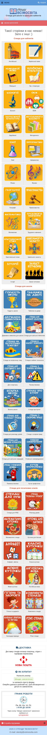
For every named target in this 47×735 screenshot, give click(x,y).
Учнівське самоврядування (34, 459)
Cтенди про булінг (34, 409)
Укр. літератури (34, 86)
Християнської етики (12, 257)
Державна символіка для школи (12, 335)
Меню (25, 3)
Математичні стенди (12, 537)
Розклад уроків (34, 513)
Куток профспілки (34, 483)
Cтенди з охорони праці (34, 434)
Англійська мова (34, 586)
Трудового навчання (34, 232)
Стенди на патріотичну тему (12, 360)
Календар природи (12, 636)
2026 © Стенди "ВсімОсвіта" (23, 729)
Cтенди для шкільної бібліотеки (34, 335)
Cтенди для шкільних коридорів (12, 459)
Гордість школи (13, 311)
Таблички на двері (34, 311)
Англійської (13, 61)
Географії (13, 208)
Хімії (12, 160)
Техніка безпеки (34, 385)
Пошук (43, 3)
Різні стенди (34, 636)
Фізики (12, 183)
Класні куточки (34, 562)
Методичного (34, 135)
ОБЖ (34, 111)
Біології (12, 111)
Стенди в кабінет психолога (34, 360)
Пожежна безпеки (12, 483)
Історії (13, 282)
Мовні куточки (12, 586)
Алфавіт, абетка (12, 562)
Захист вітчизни (34, 282)
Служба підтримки (11, 723)
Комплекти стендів (34, 611)
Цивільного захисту (34, 257)
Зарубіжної (12, 135)
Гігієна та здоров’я (13, 611)
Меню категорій (11, 23)
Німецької (12, 86)
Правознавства (34, 208)
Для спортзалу (13, 385)
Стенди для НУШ (12, 513)
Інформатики (34, 160)
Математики (13, 232)
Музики (34, 183)
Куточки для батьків (34, 537)
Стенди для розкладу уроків (12, 434)
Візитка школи (12, 409)
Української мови (34, 61)
